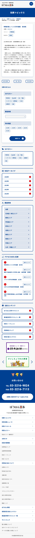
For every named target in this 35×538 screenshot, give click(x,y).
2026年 (7, 128)
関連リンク (5, 503)
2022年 (7, 130)
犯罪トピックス (6, 418)
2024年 (19, 128)
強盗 (13, 104)
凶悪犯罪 (8, 104)
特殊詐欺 (12, 32)
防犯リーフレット (9, 324)
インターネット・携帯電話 (11, 101)
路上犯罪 (14, 98)
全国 (6, 209)
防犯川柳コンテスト (10, 337)
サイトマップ (6, 520)
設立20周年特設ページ (8, 499)
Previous (3, 361)
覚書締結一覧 (5, 483)
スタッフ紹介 (5, 487)
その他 (21, 101)
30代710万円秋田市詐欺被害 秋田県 (17, 286)
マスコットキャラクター (8, 491)
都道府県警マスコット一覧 (12, 317)
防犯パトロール (6, 426)
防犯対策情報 (6, 443)
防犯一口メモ (5, 459)
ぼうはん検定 (6, 507)
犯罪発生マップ (9, 330)
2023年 (25, 128)
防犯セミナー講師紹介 (8, 434)
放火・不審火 (21, 98)
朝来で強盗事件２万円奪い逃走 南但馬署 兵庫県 (17, 271)
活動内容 (4, 475)
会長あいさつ (5, 467)
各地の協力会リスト (7, 479)
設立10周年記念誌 (6, 495)
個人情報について (7, 524)
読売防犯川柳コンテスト (9, 511)
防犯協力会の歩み (6, 471)
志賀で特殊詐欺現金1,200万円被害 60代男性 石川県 (17, 294)
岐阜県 (10, 35)
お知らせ (4, 438)
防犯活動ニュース (7, 422)
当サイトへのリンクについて (10, 527)
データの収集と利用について (10, 530)
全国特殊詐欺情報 (6, 451)
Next (31, 361)
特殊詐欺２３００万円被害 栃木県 (17, 264)
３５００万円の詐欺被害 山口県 (17, 278)
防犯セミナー (6, 430)
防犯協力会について (8, 463)
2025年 (13, 128)
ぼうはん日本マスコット (11, 311)
